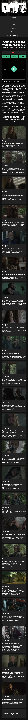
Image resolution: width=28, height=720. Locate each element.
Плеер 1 (14, 52)
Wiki (14, 24)
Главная (14, 17)
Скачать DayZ (14, 31)
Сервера (14, 28)
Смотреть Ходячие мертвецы (14, 35)
